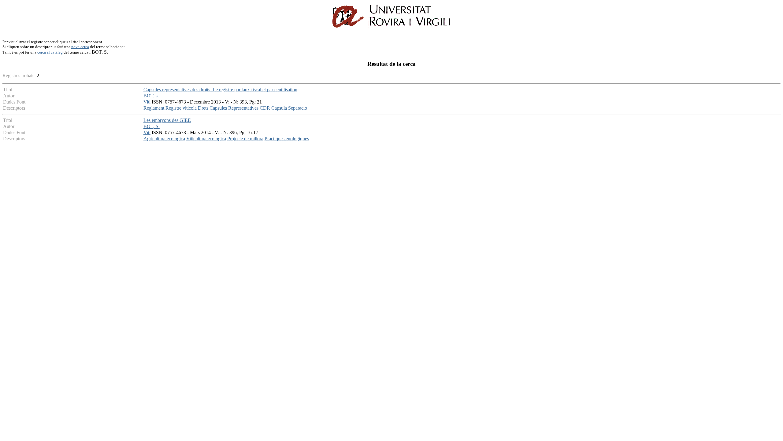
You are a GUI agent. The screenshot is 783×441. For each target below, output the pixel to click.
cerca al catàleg (50, 52)
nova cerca (80, 46)
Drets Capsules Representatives (228, 108)
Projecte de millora (245, 138)
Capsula (279, 108)
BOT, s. (151, 95)
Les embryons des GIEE (167, 120)
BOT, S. (151, 126)
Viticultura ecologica (206, 138)
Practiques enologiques (287, 138)
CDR (265, 108)
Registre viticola (181, 108)
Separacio (297, 108)
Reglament (153, 108)
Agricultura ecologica (164, 138)
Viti (146, 101)
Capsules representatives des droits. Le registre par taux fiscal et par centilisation (220, 89)
